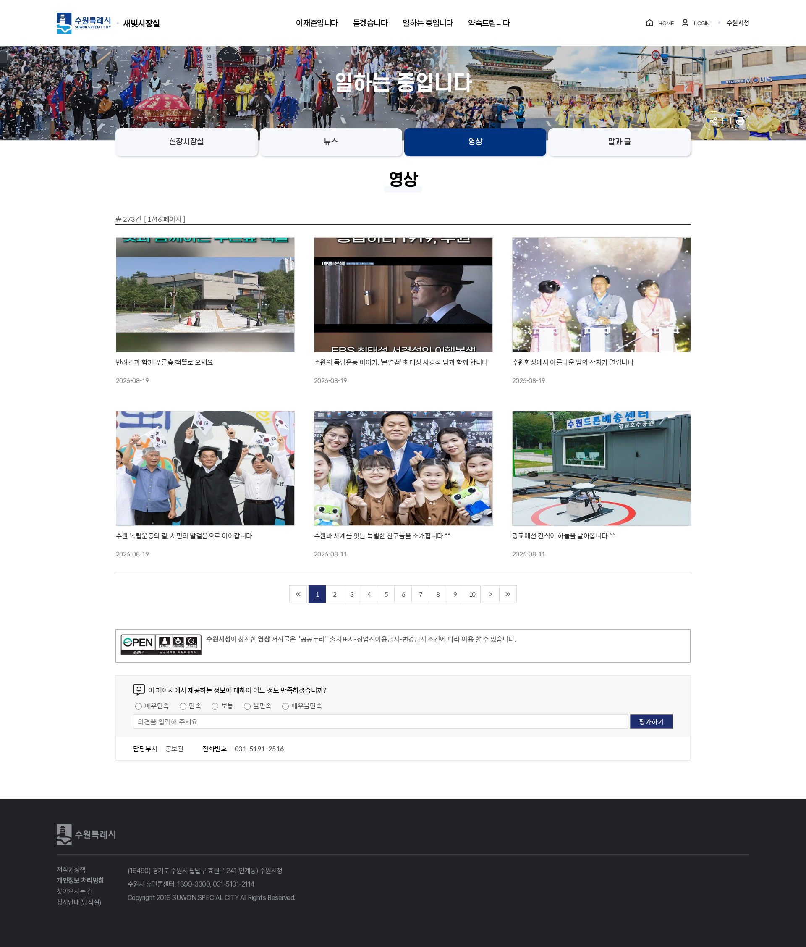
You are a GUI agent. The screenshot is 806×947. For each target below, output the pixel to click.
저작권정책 (71, 870)
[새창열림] (161, 646)
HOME (666, 23)
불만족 (262, 705)
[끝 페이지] (508, 594)
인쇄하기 (739, 120)
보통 (227, 705)
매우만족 (157, 705)
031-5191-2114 (233, 884)
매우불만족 (306, 705)
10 (472, 594)
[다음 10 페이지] (491, 594)
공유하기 (713, 120)
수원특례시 (86, 834)
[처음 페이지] (298, 594)
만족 (195, 705)
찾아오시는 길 (75, 891)
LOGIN (702, 23)
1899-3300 (193, 884)
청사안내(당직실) (79, 902)
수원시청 (738, 23)
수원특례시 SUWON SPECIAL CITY (141, 23)
